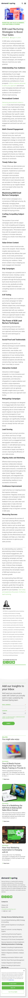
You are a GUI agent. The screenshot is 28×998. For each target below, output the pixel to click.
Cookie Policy (11, 979)
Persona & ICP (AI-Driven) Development (12, 939)
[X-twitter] (5, 897)
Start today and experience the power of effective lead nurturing (14, 592)
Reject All (13, 987)
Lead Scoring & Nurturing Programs (11, 934)
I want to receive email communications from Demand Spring (13, 717)
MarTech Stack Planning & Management (12, 960)
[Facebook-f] (8, 897)
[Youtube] (11, 897)
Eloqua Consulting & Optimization (10, 965)
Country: (13, 710)
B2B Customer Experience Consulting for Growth (12, 926)
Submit (8, 723)
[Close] (24, 970)
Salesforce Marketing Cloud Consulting (12, 950)
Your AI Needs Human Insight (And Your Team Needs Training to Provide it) (14, 765)
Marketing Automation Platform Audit (12, 957)
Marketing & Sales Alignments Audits (11, 937)
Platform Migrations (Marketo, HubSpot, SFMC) (12, 953)
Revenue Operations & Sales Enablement (12, 942)
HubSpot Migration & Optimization (11, 963)
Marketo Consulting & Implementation (12, 947)
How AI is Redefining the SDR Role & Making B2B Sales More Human (12, 807)
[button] (22, 3)
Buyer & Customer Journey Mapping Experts (11, 930)
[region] (13, 983)
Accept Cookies (12, 983)
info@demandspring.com (9, 909)
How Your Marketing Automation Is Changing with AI (12, 850)
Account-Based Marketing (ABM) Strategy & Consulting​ (13, 921)
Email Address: (13, 704)
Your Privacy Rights (12, 991)
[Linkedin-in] (2, 897)
